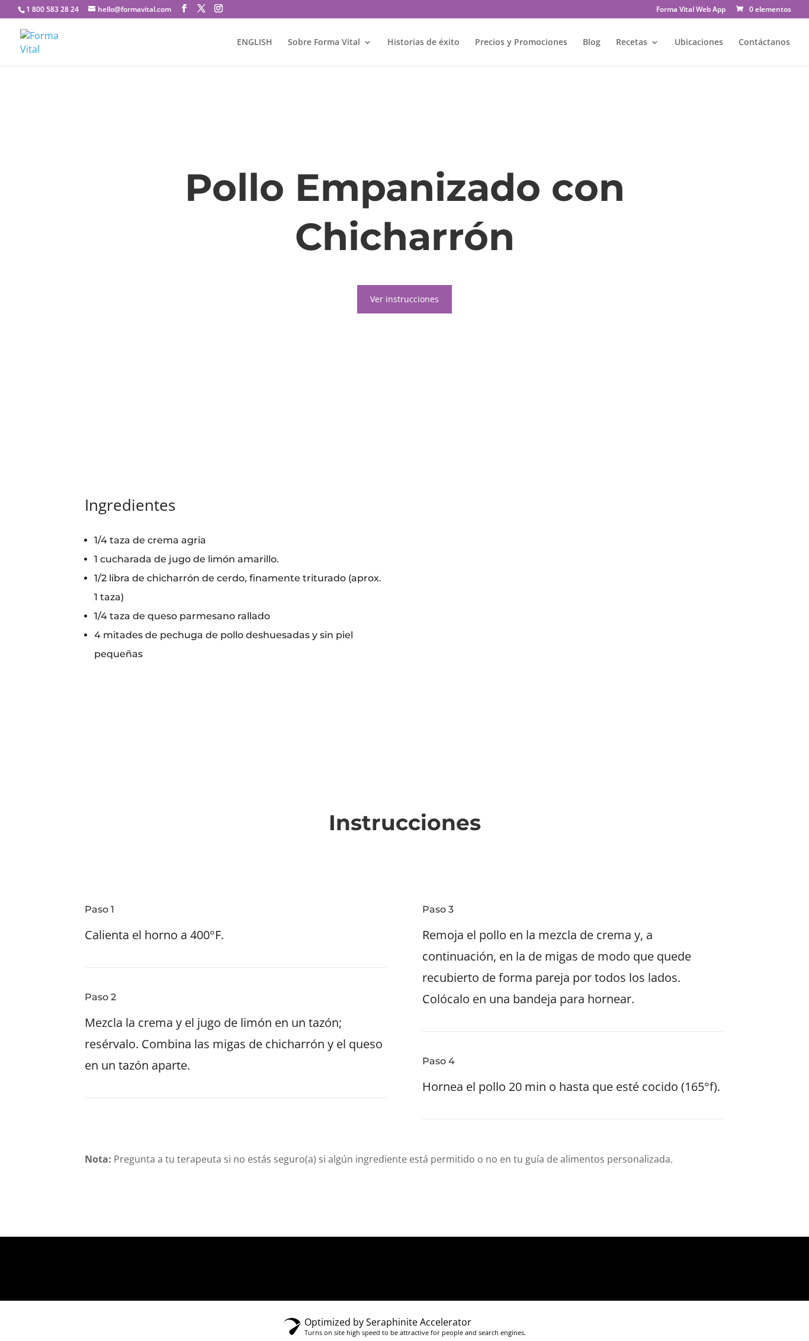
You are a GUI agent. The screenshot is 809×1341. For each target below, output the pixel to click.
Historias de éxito (423, 42)
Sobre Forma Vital (324, 42)
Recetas (631, 42)
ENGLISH (254, 42)
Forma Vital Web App (690, 10)
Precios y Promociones (521, 42)
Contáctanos (764, 42)
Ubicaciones (699, 42)
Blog (592, 42)
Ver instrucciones (404, 299)
